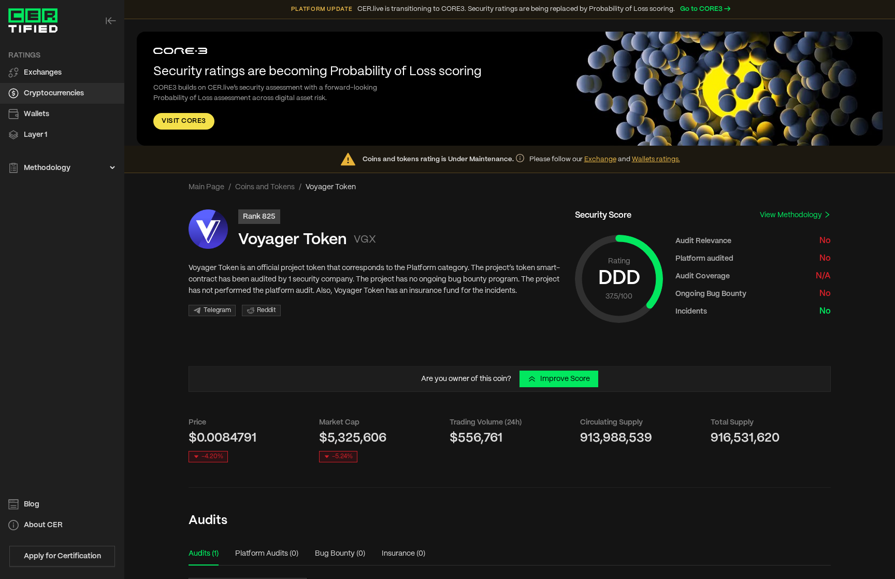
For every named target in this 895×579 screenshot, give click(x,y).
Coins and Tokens (265, 187)
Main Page (206, 187)
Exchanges (43, 72)
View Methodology (792, 215)
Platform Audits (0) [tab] (266, 553)
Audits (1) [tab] (204, 553)
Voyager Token (292, 239)
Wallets (36, 114)
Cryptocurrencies (54, 93)
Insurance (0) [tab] (403, 553)
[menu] (62, 112)
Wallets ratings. (656, 159)
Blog (31, 504)
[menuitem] (62, 72)
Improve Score (565, 379)
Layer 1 (35, 134)
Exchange (600, 159)
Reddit (266, 310)
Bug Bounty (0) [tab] (340, 553)
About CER (43, 525)
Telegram (217, 310)
